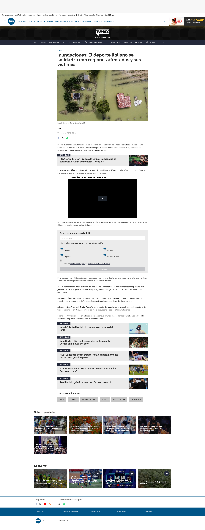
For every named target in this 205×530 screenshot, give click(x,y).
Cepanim (31, 15)
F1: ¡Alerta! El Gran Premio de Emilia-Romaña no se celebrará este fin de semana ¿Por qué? (88, 160)
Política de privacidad (70, 512)
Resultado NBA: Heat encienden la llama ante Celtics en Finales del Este (85, 342)
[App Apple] (60, 504)
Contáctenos (148, 512)
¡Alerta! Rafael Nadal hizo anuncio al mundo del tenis (86, 328)
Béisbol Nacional (113, 42)
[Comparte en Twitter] (63, 138)
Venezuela (62, 15)
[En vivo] (187, 19)
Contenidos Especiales (63, 21)
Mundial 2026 (54, 42)
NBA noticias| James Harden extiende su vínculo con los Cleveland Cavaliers (151, 428)
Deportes (40, 21)
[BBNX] (38, 520)
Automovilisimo (89, 399)
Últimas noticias (7, 15)
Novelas (78, 21)
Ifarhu (39, 15)
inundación (136, 399)
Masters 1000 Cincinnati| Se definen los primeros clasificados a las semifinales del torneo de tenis (119, 428)
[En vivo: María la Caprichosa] (176, 21)
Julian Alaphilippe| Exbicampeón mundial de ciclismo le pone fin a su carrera (50, 428)
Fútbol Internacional (93, 42)
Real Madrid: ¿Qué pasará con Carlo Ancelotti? (85, 382)
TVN (35, 42)
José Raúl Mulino (20, 15)
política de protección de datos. (99, 264)
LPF (64, 42)
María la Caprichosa (193, 23)
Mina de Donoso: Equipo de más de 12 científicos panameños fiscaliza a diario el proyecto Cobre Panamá (50, 482)
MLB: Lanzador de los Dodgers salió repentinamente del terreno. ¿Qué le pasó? (89, 356)
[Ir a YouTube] (45, 504)
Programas (87, 21)
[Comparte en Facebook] (59, 138)
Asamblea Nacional (75, 15)
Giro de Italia (119, 399)
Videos (163, 42)
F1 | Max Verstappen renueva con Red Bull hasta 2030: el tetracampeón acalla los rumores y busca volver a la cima (49, 447)
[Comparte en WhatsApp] (67, 138)
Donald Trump (109, 15)
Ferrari (73, 399)
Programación (108, 21)
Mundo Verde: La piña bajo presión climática (153, 483)
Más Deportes (151, 42)
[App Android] (64, 504)
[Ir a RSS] (50, 504)
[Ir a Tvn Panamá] (11, 21)
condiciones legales (77, 264)
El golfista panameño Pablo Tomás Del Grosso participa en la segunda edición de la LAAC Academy (84, 428)
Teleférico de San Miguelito (93, 15)
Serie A (105, 399)
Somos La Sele (75, 42)
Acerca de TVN (122, 512)
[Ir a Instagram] (40, 504)
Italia (62, 399)
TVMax (43, 42)
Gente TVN (98, 21)
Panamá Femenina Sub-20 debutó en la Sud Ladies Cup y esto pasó (88, 370)
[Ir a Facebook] (37, 504)
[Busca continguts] (164, 21)
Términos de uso (95, 512)
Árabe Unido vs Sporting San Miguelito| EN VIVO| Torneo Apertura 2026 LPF (119, 482)
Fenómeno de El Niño (50, 15)
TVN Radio (50, 21)
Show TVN (31, 21)
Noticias (21, 21)
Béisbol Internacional (133, 42)
